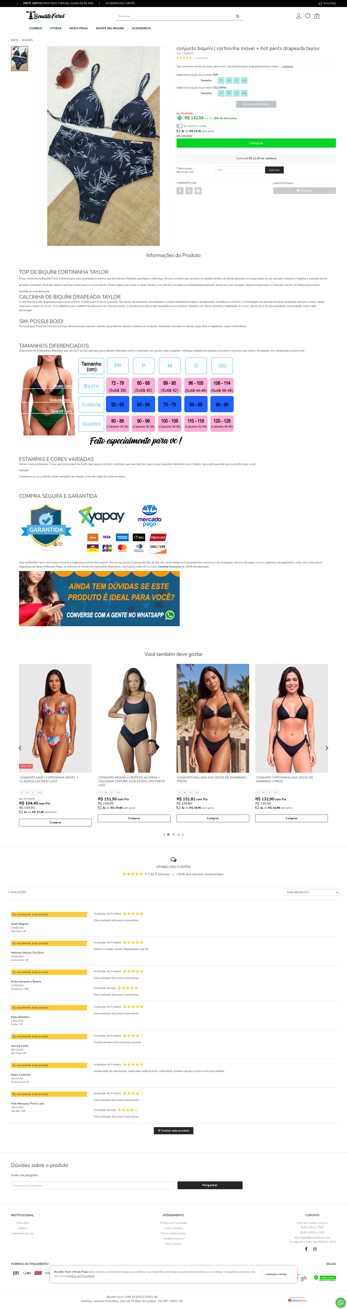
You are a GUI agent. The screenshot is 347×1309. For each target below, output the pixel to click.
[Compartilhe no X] (189, 190)
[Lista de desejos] (309, 16)
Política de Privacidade (81, 1276)
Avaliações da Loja (22, 1233)
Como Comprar (173, 1228)
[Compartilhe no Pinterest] (198, 190)
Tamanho (206, 80)
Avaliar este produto (175, 1131)
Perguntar (209, 1185)
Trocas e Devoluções (173, 1233)
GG (244, 80)
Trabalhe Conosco (173, 1238)
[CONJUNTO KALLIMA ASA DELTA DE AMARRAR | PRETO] (213, 718)
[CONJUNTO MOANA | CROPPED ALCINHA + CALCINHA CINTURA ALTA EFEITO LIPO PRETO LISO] (134, 718)
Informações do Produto (173, 255)
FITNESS (55, 28)
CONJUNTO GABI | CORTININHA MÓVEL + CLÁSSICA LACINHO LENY (49, 779)
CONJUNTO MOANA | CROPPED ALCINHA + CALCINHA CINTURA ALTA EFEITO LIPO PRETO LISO (131, 781)
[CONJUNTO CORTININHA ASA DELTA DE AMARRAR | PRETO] (291, 718)
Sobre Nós (22, 1223)
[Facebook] (307, 1250)
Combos (35, 28)
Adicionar (305, 190)
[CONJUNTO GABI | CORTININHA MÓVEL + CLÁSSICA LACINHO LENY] (55, 718)
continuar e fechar (276, 1274)
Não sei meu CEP (185, 171)
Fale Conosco (173, 1244)
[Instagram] (316, 1250)
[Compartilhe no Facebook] (180, 190)
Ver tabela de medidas (256, 104)
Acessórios (141, 28)
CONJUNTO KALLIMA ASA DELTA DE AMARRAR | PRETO (212, 779)
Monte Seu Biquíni (110, 28)
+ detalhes (287, 66)
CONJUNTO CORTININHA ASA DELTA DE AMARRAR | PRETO (284, 779)
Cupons (22, 1228)
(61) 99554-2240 (313, 1232)
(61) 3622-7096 (313, 1227)
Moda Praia (78, 28)
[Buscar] (237, 16)
